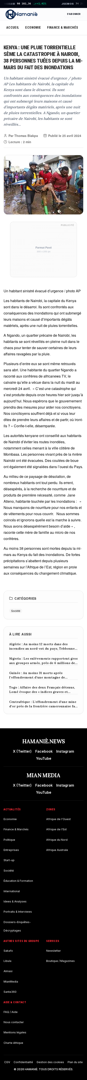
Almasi (8, 971)
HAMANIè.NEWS (43, 741)
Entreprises (11, 850)
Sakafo (8, 950)
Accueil (12, 27)
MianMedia (11, 981)
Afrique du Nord (57, 839)
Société (9, 870)
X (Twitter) (22, 751)
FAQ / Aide (11, 1012)
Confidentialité (23, 1062)
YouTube (43, 758)
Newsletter (53, 950)
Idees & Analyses (15, 901)
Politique (9, 839)
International (12, 891)
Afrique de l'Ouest (58, 819)
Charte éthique (13, 1042)
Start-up (9, 860)
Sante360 (10, 991)
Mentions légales (15, 1032)
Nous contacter (14, 1022)
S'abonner (74, 14)
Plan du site (75, 1062)
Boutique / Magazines (60, 961)
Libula (7, 961)
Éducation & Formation (18, 880)
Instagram (65, 751)
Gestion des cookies (50, 1062)
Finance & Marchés (62, 27)
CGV (7, 1062)
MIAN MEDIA (43, 775)
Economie (33, 27)
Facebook (44, 751)
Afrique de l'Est (56, 829)
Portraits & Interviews (18, 911)
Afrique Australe (57, 850)
